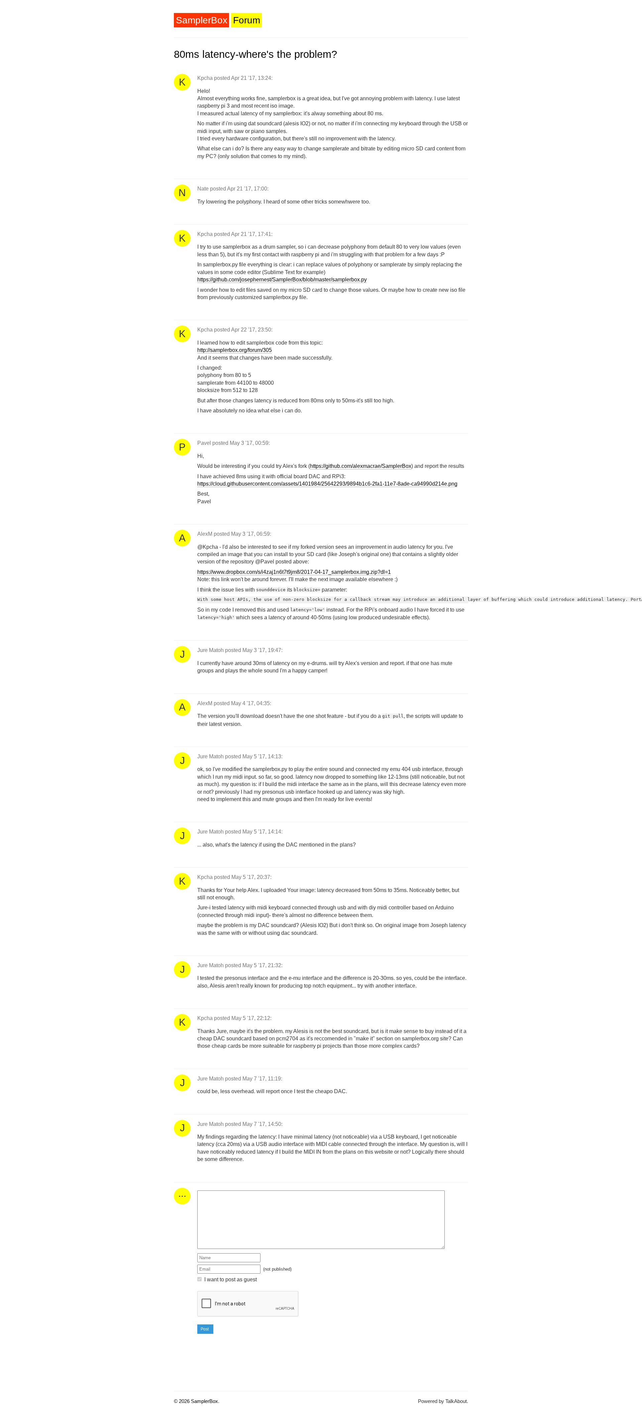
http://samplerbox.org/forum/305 (234, 350)
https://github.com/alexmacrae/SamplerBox (360, 466)
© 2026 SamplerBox (196, 1401)
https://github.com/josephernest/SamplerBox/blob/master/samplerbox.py (282, 279)
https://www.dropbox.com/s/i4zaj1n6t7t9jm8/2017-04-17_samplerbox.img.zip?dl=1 (294, 572)
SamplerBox (201, 20)
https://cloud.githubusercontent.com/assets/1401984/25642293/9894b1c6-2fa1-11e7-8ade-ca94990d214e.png (327, 484)
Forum (246, 20)
